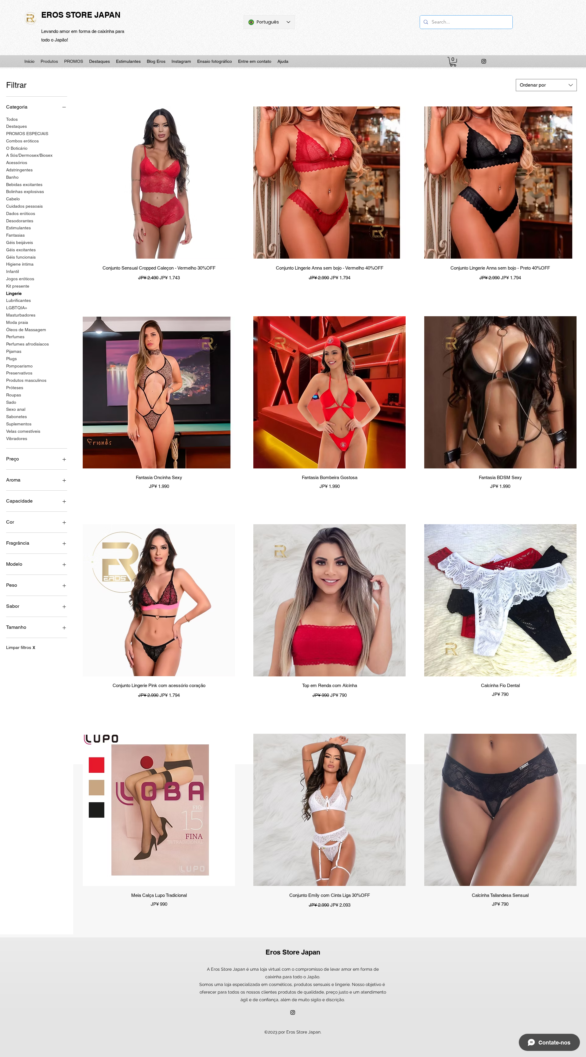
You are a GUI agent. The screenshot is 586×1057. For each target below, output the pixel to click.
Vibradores (16, 438)
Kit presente (17, 286)
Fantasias (15, 235)
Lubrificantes (18, 300)
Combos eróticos (22, 140)
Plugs (11, 358)
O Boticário (16, 148)
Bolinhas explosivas (25, 191)
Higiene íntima (20, 264)
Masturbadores (20, 315)
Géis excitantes (21, 249)
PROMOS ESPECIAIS (27, 133)
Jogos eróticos (20, 278)
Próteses (14, 387)
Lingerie (14, 293)
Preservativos (19, 373)
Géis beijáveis (19, 242)
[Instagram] (484, 61)
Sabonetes (16, 416)
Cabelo (13, 198)
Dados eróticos (20, 213)
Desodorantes (19, 220)
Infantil (12, 271)
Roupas (13, 394)
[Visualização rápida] (159, 182)
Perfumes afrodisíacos (27, 344)
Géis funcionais (21, 257)
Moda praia (17, 322)
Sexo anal (15, 409)
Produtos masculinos (26, 380)
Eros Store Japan (293, 952)
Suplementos (18, 423)
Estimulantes (18, 227)
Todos (12, 119)
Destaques (16, 126)
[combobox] (546, 85)
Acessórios (16, 162)
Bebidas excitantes (24, 184)
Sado (11, 402)
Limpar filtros (20, 647)
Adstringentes (19, 169)
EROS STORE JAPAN (81, 15)
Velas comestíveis (23, 431)
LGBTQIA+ (16, 307)
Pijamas (13, 351)
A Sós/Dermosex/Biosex (29, 155)
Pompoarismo (19, 366)
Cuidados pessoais (24, 206)
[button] (453, 61)
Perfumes (15, 336)
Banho (12, 177)
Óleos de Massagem (26, 329)
